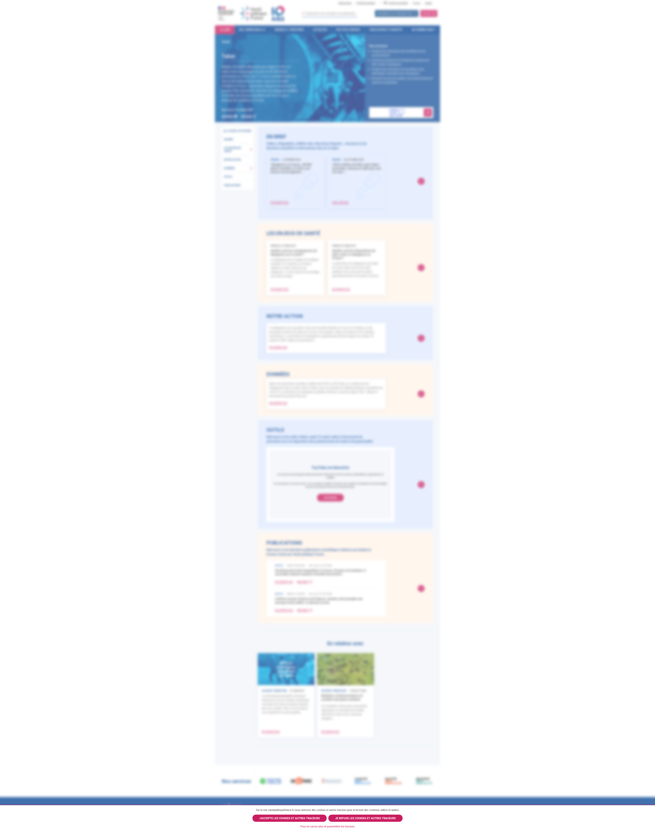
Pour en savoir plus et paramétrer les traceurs (327, 826)
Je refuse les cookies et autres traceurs (365, 818)
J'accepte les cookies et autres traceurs (289, 818)
